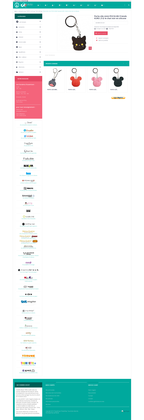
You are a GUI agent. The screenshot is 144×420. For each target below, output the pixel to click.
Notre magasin (92, 390)
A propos (90, 396)
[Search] (127, 5)
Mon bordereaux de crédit (52, 396)
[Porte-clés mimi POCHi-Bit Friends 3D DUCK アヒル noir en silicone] (55, 77)
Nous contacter (92, 393)
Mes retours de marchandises (53, 393)
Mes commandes (50, 390)
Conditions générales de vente (96, 401)
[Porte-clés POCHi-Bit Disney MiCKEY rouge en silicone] (76, 77)
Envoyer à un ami (101, 28)
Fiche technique (50, 55)
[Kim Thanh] (24, 5)
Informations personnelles (52, 401)
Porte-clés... (72, 89)
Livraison (90, 398)
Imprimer (111, 28)
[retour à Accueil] (15, 11)
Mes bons (48, 404)
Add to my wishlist (103, 40)
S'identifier (24, 1)
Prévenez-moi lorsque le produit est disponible (106, 27)
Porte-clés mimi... (52, 89)
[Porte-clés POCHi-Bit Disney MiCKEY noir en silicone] (118, 77)
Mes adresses (49, 398)
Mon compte (50, 385)
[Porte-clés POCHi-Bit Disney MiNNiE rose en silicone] (97, 77)
